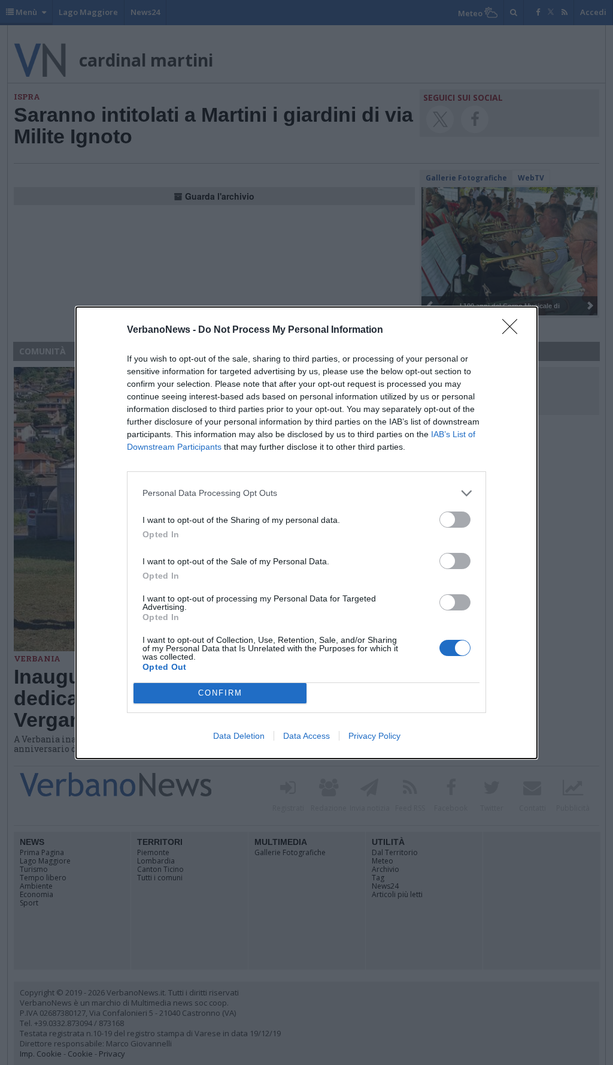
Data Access (306, 736)
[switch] (455, 520)
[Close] (513, 330)
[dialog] (306, 533)
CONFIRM (220, 692)
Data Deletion (239, 736)
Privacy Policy (374, 736)
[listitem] (306, 493)
